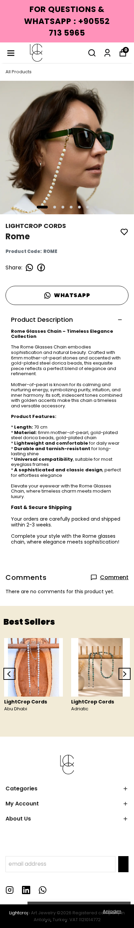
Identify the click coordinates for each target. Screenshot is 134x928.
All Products (18, 71)
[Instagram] (9, 890)
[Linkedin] (26, 890)
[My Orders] (107, 53)
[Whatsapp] (42, 890)
